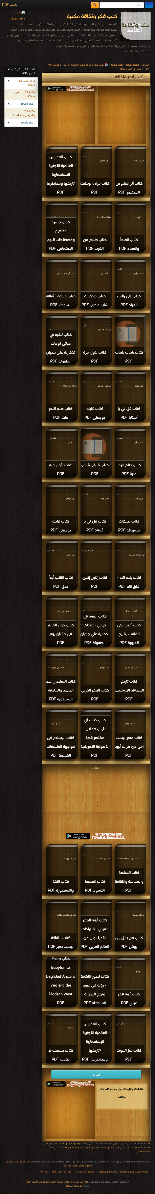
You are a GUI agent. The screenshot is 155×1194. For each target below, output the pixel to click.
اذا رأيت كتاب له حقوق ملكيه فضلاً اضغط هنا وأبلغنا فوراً (57, 1182)
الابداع (145, 65)
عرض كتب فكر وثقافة (26, 82)
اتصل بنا (67, 1171)
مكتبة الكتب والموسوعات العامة (24, 113)
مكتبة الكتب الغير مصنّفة (25, 94)
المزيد (96, 1074)
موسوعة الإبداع (74, 1186)
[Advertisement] (96, 799)
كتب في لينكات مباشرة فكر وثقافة (79, 1143)
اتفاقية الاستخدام (85, 1171)
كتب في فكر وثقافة (130, 69)
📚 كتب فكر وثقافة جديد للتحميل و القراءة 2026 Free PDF (98, 67)
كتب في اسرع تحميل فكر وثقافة (118, 1143)
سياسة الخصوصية (108, 1171)
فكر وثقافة (27, 103)
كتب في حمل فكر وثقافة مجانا (82, 1147)
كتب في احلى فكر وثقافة (115, 1147)
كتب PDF (9, 5)
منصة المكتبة (127, 1171)
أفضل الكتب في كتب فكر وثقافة (23, 71)
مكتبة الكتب (142, 1171)
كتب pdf (57, 1171)
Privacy (44, 1171)
